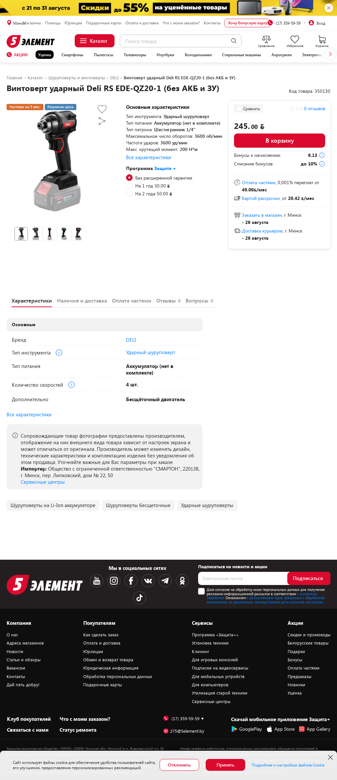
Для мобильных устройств (218, 676)
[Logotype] (32, 41)
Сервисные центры (43, 481)
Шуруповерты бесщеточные (138, 505)
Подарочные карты (103, 22)
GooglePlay (250, 729)
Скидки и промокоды (309, 635)
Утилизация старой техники (219, 693)
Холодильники (198, 54)
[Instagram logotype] (113, 580)
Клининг (200, 651)
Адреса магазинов (25, 643)
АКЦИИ (21, 54)
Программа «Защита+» (215, 635)
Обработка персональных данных (117, 676)
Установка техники (210, 643)
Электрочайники (317, 54)
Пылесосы (103, 54)
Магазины (32, 22)
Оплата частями (304, 668)
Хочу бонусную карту (247, 22)
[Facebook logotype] (131, 580)
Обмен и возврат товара (108, 660)
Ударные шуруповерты (207, 505)
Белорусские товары (308, 643)
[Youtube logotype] (96, 580)
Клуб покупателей (29, 719)
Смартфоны (72, 54)
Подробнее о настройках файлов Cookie (288, 765)
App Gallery (318, 729)
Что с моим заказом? (181, 22)
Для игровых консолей (215, 660)
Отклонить (179, 765)
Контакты (212, 22)
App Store (284, 729)
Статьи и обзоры (23, 660)
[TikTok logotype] (139, 597)
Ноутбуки (165, 54)
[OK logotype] (182, 580)
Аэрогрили (282, 54)
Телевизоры (135, 54)
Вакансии (16, 668)
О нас (12, 635)
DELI (131, 339)
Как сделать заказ (100, 635)
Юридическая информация (111, 668)
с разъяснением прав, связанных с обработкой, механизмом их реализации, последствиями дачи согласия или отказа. (266, 599)
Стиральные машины (241, 54)
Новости (15, 651)
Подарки (296, 651)
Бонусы (295, 660)
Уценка (44, 54)
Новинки (296, 685)
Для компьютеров (210, 685)
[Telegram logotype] (165, 580)
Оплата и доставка (142, 22)
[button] (330, 54)
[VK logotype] (148, 580)
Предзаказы (299, 676)
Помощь (53, 22)
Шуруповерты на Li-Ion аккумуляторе (53, 505)
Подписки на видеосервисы (220, 668)
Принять (225, 765)
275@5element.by (187, 731)
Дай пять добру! (23, 685)
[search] (233, 41)
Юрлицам (73, 22)
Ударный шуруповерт (150, 352)
